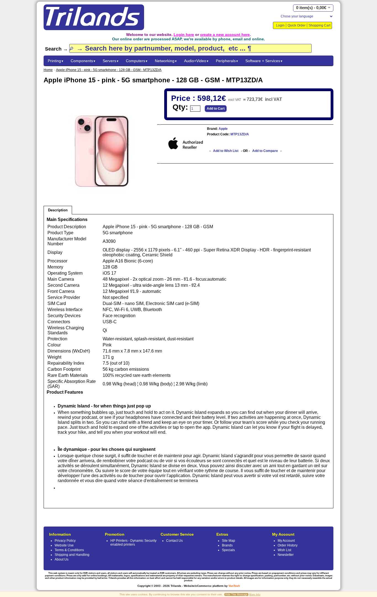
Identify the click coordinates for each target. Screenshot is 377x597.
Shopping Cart (319, 25)
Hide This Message (236, 594)
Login (280, 25)
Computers (137, 61)
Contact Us (174, 541)
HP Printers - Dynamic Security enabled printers (133, 542)
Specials (228, 550)
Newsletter (286, 555)
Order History (288, 545)
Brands (227, 545)
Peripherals (227, 61)
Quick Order (297, 25)
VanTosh (234, 585)
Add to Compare (265, 151)
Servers (111, 61)
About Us (61, 559)
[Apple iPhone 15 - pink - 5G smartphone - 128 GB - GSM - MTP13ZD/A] (102, 201)
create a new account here (225, 34)
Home (48, 70)
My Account (286, 541)
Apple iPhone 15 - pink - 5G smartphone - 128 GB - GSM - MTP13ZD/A (108, 70)
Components (83, 61)
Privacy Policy (65, 541)
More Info (254, 594)
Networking (166, 61)
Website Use (64, 545)
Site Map (228, 541)
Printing (56, 61)
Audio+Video (196, 61)
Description (58, 210)
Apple (223, 129)
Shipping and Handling (72, 555)
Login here (184, 34)
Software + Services (264, 61)
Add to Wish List (225, 151)
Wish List (284, 550)
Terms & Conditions (69, 550)
